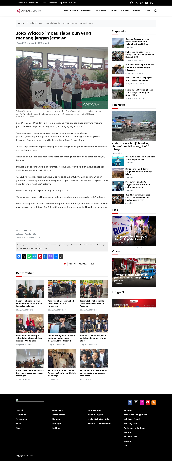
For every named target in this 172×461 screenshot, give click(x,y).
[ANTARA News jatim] (28, 11)
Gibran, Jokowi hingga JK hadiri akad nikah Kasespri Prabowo (92, 303)
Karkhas (136, 11)
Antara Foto (33, 3)
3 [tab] (134, 247)
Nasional (74, 11)
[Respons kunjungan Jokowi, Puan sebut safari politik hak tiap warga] (62, 358)
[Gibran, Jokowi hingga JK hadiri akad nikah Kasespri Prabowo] (94, 289)
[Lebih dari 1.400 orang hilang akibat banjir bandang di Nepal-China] (118, 93)
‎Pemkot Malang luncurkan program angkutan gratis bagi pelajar (133, 277)
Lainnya (147, 11)
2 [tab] (130, 247)
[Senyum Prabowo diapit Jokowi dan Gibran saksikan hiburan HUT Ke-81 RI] (30, 323)
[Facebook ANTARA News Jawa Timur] (131, 3)
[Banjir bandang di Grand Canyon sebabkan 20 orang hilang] (118, 172)
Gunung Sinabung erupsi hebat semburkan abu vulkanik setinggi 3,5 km (137, 41)
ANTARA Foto (130, 437)
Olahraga (125, 11)
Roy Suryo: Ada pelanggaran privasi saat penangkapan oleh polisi (93, 373)
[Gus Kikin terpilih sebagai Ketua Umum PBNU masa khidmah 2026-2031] (118, 198)
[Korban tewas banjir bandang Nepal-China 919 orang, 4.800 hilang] (134, 126)
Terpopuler (52, 3)
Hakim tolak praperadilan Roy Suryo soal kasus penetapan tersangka (30, 373)
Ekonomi (113, 11)
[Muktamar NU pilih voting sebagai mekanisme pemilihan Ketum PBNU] (118, 55)
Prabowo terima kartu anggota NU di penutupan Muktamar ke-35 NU (137, 184)
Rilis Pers (72, 3)
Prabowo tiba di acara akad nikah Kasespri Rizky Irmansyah (61, 303)
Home (65, 11)
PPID (126, 445)
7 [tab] (139, 289)
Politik (33, 23)
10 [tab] (151, 289)
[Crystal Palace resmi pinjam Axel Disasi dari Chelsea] (118, 81)
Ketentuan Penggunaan (135, 415)
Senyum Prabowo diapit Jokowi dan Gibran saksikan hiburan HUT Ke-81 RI (29, 338)
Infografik (118, 292)
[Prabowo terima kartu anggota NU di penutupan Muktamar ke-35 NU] (118, 185)
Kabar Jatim (86, 11)
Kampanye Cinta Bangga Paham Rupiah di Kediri (130, 238)
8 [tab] (143, 289)
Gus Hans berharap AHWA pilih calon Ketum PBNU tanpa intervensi (140, 67)
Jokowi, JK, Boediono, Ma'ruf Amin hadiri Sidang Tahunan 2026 (93, 338)
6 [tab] (135, 289)
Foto (115, 209)
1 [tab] (126, 247)
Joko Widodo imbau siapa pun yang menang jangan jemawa (66, 23)
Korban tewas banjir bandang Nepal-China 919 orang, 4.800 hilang (130, 146)
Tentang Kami (130, 423)
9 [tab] (147, 289)
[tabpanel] (134, 231)
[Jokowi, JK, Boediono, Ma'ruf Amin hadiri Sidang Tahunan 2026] (94, 323)
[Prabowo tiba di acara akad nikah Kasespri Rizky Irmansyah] (62, 289)
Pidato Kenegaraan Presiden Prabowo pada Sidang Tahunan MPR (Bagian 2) (61, 338)
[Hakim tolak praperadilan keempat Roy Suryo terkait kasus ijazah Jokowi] (30, 289)
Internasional (94, 410)
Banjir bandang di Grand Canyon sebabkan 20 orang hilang (138, 171)
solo (92, 264)
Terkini (43, 3)
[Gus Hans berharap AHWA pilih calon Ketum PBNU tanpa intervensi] (118, 68)
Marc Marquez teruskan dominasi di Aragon (129, 372)
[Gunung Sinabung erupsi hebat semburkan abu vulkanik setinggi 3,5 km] (118, 42)
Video (116, 251)
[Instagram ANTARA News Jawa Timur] (141, 3)
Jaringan (128, 410)
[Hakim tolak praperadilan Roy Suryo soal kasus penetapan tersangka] (30, 358)
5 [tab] (141, 247)
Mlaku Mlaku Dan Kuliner (99, 419)
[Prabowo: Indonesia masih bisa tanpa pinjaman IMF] (118, 160)
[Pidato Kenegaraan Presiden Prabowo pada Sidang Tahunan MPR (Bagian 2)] (62, 323)
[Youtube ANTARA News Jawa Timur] (146, 3)
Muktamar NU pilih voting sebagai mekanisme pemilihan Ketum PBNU (139, 54)
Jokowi (72, 264)
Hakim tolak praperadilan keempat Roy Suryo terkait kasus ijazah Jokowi (29, 303)
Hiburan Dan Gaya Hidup (99, 423)
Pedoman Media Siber (134, 428)
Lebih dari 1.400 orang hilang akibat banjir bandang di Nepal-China (139, 92)
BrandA (127, 432)
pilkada (83, 264)
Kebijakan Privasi (132, 419)
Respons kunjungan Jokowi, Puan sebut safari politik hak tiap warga (62, 373)
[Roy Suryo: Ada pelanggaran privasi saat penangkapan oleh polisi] (94, 358)
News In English (95, 415)
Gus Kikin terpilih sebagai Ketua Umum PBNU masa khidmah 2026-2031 (137, 197)
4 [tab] (137, 247)
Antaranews (22, 3)
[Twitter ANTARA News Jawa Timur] (136, 3)
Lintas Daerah (101, 11)
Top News (63, 3)
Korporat (128, 441)
